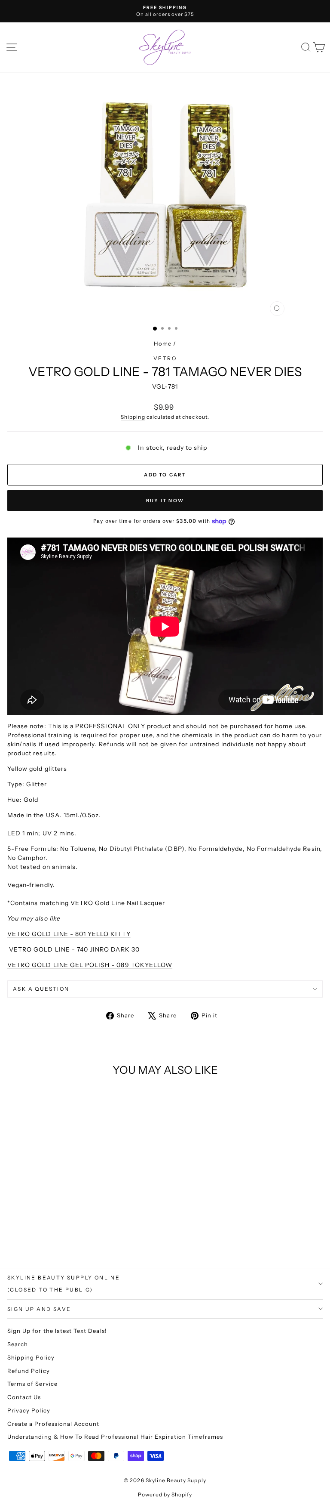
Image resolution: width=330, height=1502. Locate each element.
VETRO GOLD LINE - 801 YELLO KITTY (69, 934)
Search (17, 1344)
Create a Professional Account (53, 1423)
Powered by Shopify (165, 1494)
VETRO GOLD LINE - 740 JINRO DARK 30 (73, 949)
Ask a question (41, 989)
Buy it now (165, 501)
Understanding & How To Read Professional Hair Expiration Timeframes (115, 1436)
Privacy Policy (28, 1410)
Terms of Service (32, 1383)
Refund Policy (28, 1370)
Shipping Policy (31, 1357)
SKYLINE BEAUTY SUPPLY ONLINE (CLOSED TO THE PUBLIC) (63, 1283)
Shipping (133, 417)
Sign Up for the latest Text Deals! (57, 1330)
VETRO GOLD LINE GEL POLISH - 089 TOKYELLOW (89, 965)
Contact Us (24, 1397)
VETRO (165, 358)
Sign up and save (39, 1309)
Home (162, 343)
